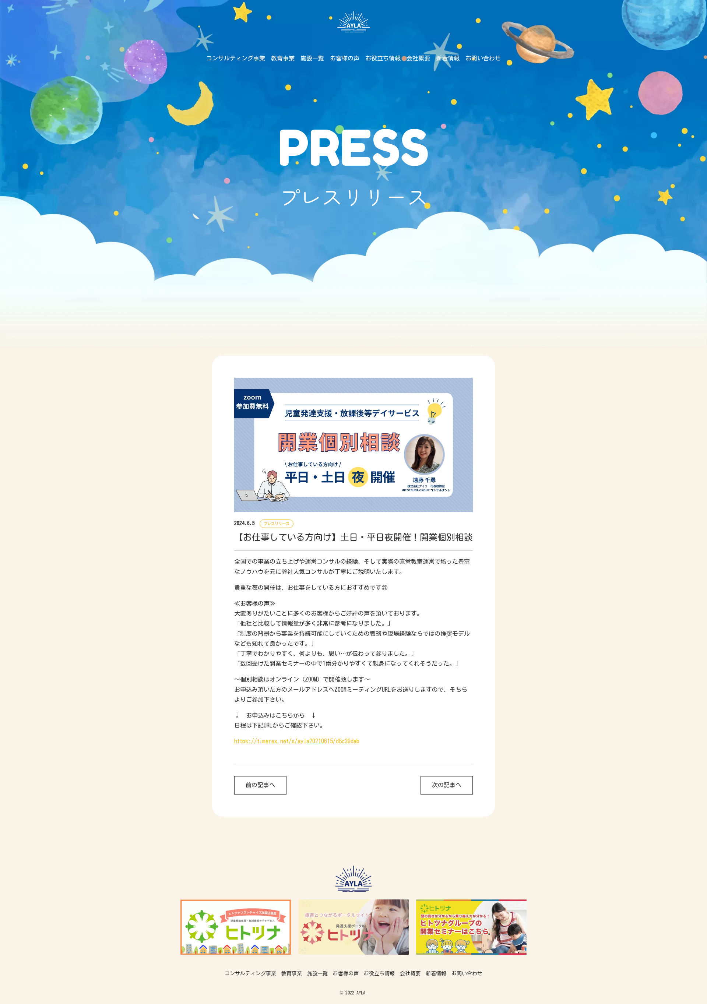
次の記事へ (446, 785)
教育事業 (283, 58)
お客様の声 (344, 58)
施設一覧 (312, 58)
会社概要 (418, 58)
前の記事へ (260, 785)
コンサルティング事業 (235, 58)
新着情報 (448, 58)
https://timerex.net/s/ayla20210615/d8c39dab (296, 741)
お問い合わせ (483, 58)
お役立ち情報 (383, 58)
